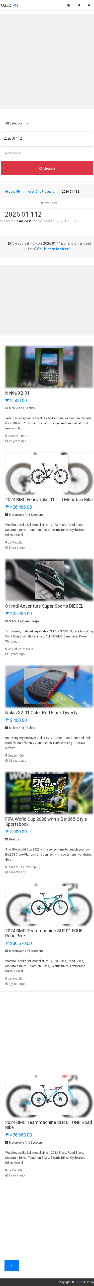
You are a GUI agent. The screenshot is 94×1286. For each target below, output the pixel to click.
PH (9, 5)
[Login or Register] (89, 5)
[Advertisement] (47, 61)
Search (49, 168)
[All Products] (68, 5)
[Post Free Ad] (79, 5)
